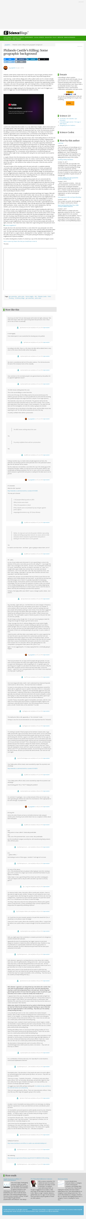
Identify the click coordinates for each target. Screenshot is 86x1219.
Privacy (30, 1209)
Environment (29, 37)
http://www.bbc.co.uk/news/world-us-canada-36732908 (23, 491)
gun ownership (13, 296)
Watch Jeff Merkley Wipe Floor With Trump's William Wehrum (68, 205)
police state (21, 296)
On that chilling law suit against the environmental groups (68, 178)
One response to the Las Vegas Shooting (69, 197)
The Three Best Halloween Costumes (41, 1179)
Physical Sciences (18, 37)
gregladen (7, 45)
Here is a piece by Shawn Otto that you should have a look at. (20, 241)
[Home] (17, 33)
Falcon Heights (29, 296)
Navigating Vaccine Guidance (67, 125)
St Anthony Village (20, 298)
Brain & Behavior (69, 37)
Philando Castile (42, 296)
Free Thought (16, 39)
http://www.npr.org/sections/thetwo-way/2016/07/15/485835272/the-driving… (29, 1158)
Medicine (60, 37)
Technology (8, 39)
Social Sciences (39, 37)
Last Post (60, 143)
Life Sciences (8, 37)
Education (48, 37)
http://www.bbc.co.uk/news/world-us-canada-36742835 (23, 768)
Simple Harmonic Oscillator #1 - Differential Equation (13, 1179)
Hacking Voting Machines (65, 159)
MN (36, 296)
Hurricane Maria (63, 1179)
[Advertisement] (43, 14)
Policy (55, 37)
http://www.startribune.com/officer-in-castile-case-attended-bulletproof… (27, 1143)
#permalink (46, 327)
